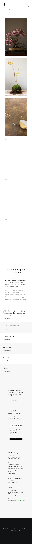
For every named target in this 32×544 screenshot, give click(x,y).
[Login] (22, 6)
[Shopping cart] (24, 6)
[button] (28, 6)
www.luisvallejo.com (13, 405)
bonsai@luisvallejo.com (19, 500)
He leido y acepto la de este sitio (15, 431)
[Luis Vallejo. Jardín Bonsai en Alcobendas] (7, 6)
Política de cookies (19, 528)
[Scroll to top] (29, 541)
